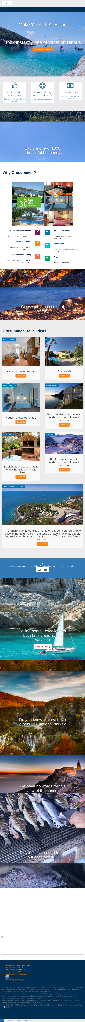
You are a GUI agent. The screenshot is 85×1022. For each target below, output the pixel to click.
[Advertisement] (42, 909)
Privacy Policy (35, 1005)
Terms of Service (47, 1005)
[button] (2, 1020)
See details (21, 376)
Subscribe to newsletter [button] (26, 1020)
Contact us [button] (11, 1020)
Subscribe (42, 569)
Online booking (42, 646)
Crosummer (24, 3)
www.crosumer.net (16, 967)
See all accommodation (42, 49)
